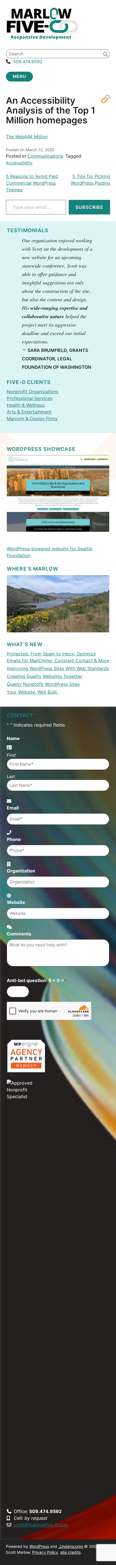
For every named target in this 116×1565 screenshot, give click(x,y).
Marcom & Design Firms (32, 418)
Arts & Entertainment (29, 412)
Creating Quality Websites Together (44, 676)
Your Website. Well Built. (32, 692)
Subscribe (89, 207)
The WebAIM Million (27, 136)
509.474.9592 (28, 61)
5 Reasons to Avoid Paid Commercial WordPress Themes (32, 183)
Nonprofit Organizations (32, 391)
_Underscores (70, 1546)
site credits (70, 1552)
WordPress (39, 1546)
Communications (45, 156)
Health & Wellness (25, 405)
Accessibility (19, 163)
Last (11, 776)
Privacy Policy (45, 1552)
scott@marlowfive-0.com (41, 1525)
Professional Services (29, 398)
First (11, 755)
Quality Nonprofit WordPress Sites (43, 684)
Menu (19, 76)
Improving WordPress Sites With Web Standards (58, 668)
